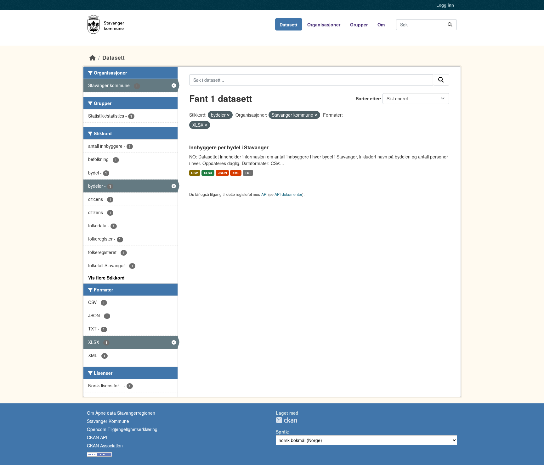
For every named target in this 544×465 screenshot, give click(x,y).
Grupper (359, 24)
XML (235, 172)
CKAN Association (105, 445)
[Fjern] (228, 115)
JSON (222, 172)
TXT (248, 172)
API (264, 194)
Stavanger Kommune (108, 421)
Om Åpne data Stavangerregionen (121, 413)
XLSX (208, 172)
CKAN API (97, 437)
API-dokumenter (288, 194)
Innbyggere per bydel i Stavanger (229, 147)
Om (381, 24)
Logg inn (445, 5)
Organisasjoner (323, 24)
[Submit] (450, 24)
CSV (194, 172)
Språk (282, 432)
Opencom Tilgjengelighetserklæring (122, 429)
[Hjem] (92, 57)
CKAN (286, 420)
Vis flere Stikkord (106, 277)
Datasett (289, 24)
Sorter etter (368, 98)
